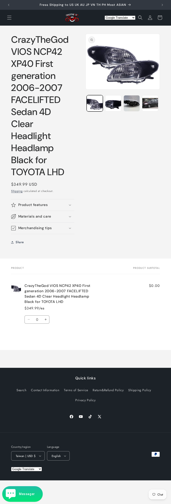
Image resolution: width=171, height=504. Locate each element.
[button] (9, 18)
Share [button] (20, 242)
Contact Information (45, 390)
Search (21, 390)
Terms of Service (76, 390)
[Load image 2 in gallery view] (113, 103)
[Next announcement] (162, 5)
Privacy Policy (85, 400)
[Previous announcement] (9, 5)
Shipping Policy (139, 390)
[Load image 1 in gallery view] (95, 103)
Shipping (17, 191)
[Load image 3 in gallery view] (132, 103)
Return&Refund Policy (108, 390)
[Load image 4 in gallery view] (150, 103)
